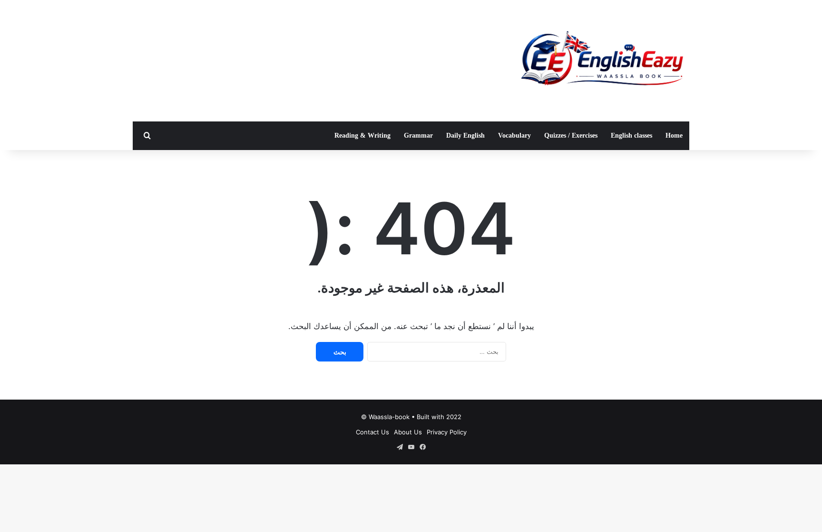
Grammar (418, 135)
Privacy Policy (447, 432)
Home (674, 135)
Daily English (465, 135)
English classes (631, 135)
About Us (408, 432)
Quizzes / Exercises (570, 135)
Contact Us (372, 432)
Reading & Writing (362, 135)
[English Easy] (601, 60)
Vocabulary (514, 135)
